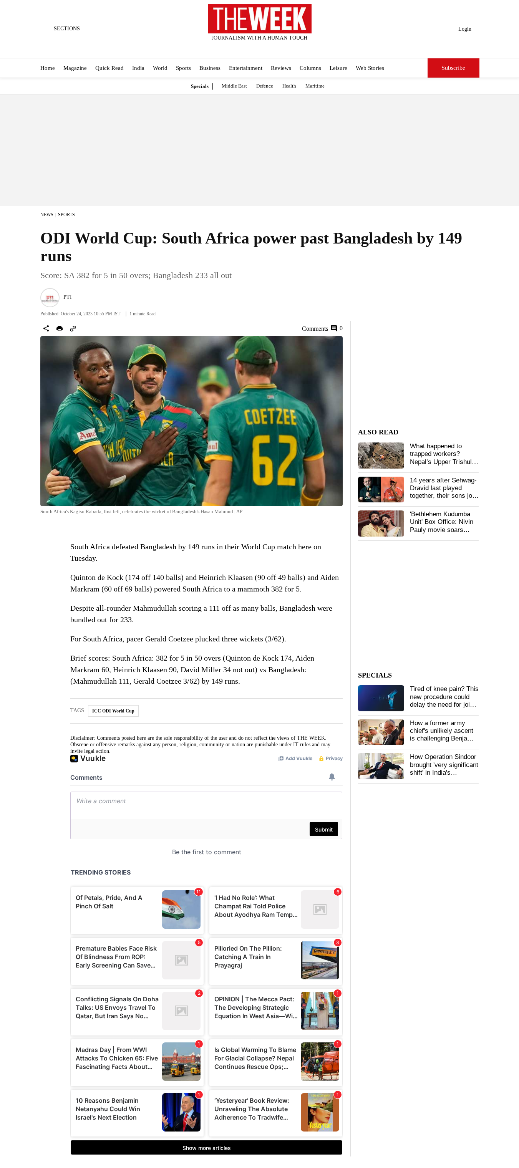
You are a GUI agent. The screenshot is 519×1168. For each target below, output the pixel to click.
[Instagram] (253, 48)
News (46, 214)
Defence (264, 86)
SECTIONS (67, 28)
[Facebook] (227, 48)
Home (47, 68)
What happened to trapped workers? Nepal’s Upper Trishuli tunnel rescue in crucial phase (443, 461)
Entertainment (245, 68)
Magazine (75, 68)
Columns (310, 68)
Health (289, 86)
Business (210, 68)
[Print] (59, 328)
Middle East (234, 86)
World (160, 68)
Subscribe (453, 68)
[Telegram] (291, 48)
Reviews (281, 68)
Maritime (315, 86)
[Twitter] (240, 48)
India (138, 68)
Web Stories (370, 68)
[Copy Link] (73, 328)
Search (420, 68)
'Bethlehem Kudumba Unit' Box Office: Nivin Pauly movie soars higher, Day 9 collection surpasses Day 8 (443, 529)
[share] (46, 328)
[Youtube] (265, 48)
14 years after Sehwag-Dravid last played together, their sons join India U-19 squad (443, 492)
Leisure (338, 68)
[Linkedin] (278, 48)
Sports (183, 68)
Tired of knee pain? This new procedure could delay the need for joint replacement (444, 700)
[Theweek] (260, 18)
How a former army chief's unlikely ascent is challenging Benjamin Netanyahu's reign (444, 734)
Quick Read (109, 68)
